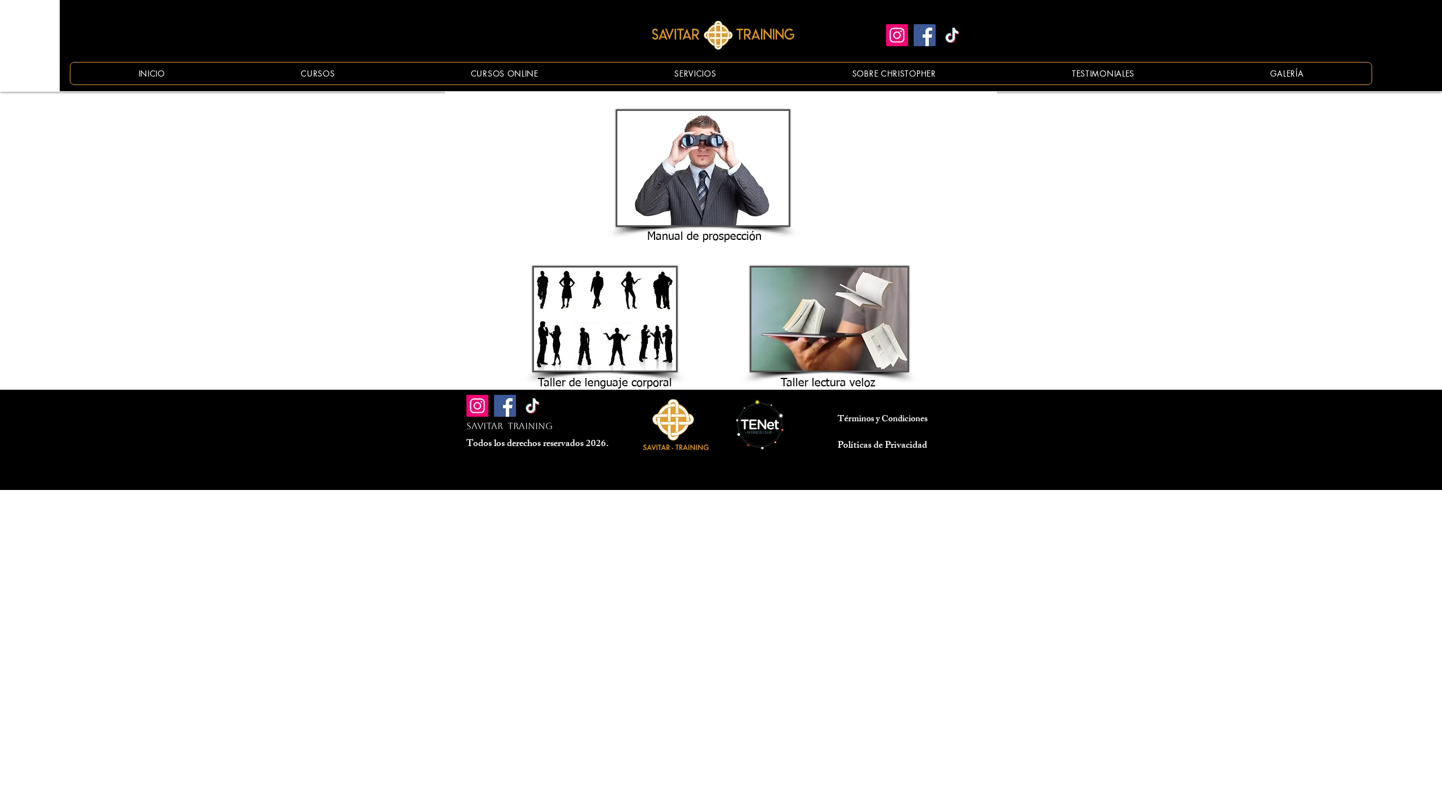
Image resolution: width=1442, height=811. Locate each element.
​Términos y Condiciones (883, 420)
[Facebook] (925, 35)
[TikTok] (952, 35)
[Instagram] (897, 35)
